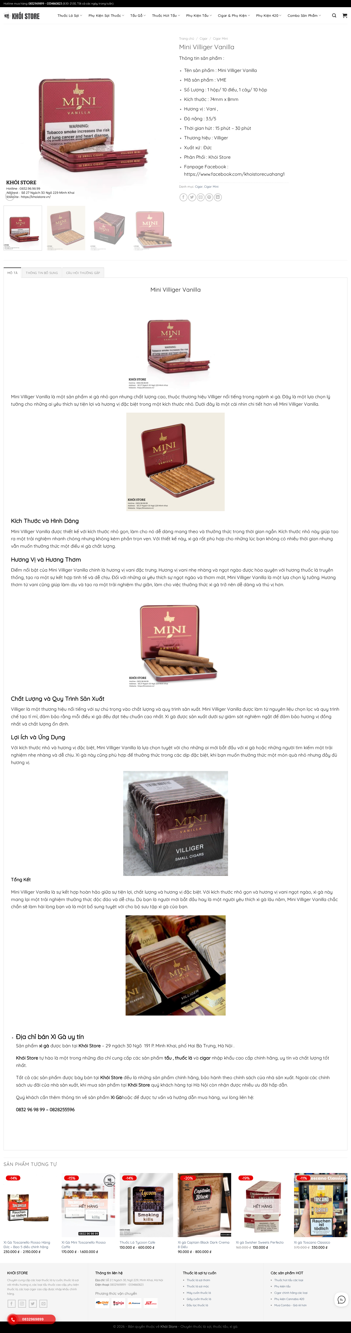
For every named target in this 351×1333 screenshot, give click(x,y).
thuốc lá (184, 1058)
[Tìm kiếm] (334, 15)
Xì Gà (58, 1037)
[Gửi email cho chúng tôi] (43, 1304)
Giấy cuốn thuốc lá (199, 1299)
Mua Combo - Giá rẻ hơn (290, 1305)
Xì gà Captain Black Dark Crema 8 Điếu (203, 1244)
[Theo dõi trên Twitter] (33, 1304)
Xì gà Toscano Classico (312, 1242)
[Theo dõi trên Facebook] (12, 1304)
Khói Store (90, 1046)
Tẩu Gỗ (136, 15)
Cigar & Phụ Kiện (232, 15)
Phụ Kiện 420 (267, 15)
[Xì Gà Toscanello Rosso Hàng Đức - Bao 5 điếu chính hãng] (30, 1205)
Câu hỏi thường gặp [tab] (83, 273)
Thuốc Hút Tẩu (164, 15)
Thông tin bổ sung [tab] (42, 273)
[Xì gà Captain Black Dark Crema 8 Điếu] (204, 1205)
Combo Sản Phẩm (303, 15)
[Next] (162, 118)
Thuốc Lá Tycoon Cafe (137, 1242)
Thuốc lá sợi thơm (198, 1280)
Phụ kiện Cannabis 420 (289, 1299)
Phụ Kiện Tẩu (197, 15)
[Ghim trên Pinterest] (209, 197)
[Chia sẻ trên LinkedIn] (218, 197)
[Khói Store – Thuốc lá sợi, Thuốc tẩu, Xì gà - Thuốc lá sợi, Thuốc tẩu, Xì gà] (21, 15)
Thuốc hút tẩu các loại (288, 1280)
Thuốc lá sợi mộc (198, 1286)
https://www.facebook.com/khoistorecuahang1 (234, 174)
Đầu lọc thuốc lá (197, 1305)
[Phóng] (10, 196)
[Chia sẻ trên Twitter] (192, 197)
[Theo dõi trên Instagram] (22, 1304)
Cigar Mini (220, 38)
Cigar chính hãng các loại (291, 1293)
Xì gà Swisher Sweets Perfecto (260, 1242)
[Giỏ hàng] (344, 15)
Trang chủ (186, 38)
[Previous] (13, 118)
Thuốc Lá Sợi (68, 15)
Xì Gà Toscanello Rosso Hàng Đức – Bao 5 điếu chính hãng (27, 1244)
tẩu (168, 1058)
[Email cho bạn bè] (201, 197)
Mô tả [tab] (12, 273)
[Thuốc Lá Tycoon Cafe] (146, 1205)
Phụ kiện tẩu (282, 1286)
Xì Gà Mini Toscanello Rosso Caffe (84, 1244)
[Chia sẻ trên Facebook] (183, 197)
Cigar (203, 38)
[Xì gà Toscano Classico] (320, 1205)
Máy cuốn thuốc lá (199, 1293)
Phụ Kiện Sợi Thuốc (105, 15)
